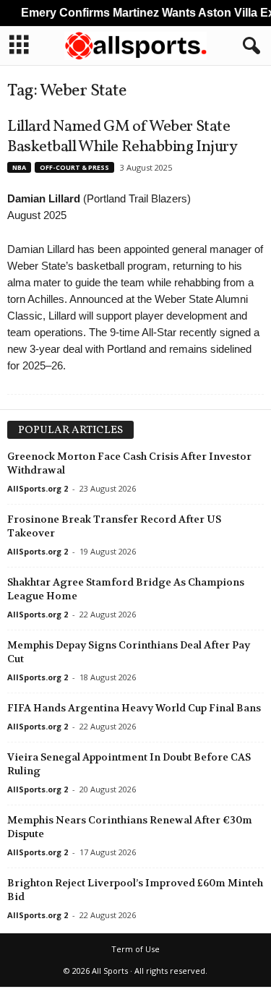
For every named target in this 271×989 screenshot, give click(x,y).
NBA (19, 167)
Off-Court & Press (74, 167)
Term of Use (135, 948)
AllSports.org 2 (37, 488)
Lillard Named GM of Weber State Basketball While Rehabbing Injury (122, 137)
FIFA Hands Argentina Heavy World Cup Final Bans (134, 707)
